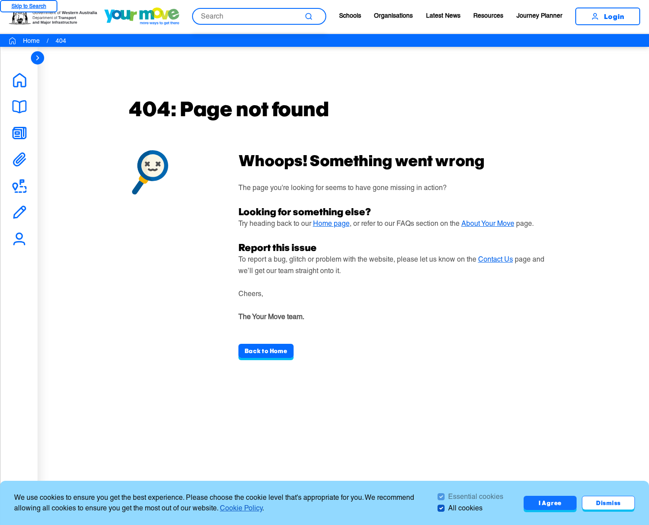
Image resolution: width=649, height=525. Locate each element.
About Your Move (487, 223)
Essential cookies (475, 496)
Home (31, 40)
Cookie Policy (241, 508)
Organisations (393, 15)
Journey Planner (539, 15)
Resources (488, 15)
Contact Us (495, 259)
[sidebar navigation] (37, 58)
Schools (350, 15)
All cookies (465, 508)
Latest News (443, 15)
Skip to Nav (28, 6)
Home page (331, 223)
